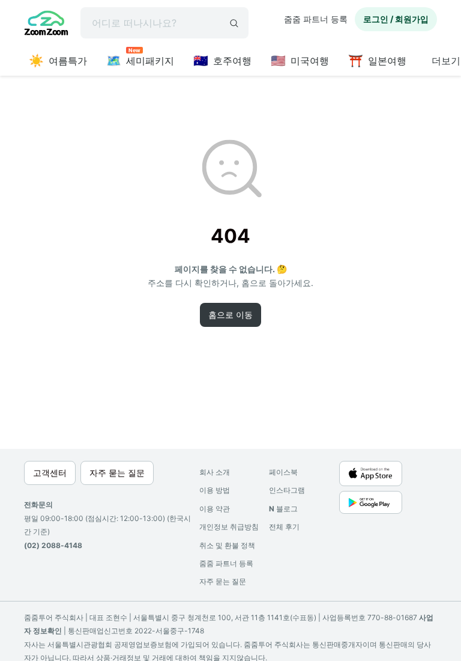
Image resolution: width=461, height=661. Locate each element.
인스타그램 (287, 490)
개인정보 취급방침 (229, 526)
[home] (46, 24)
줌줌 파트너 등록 (316, 19)
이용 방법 (214, 490)
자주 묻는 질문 (222, 581)
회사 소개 (214, 472)
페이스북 (283, 472)
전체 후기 (284, 526)
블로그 (283, 508)
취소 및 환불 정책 (227, 545)
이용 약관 (214, 508)
